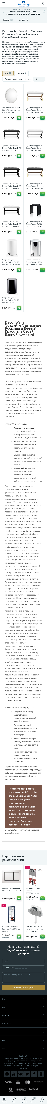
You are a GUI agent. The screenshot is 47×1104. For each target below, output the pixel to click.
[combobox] (8, 968)
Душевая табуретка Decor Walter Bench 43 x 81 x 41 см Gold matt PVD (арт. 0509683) (35, 111)
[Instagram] (7, 1074)
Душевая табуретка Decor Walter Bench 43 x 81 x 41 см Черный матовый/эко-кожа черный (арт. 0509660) (11, 188)
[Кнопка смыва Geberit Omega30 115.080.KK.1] (11, 876)
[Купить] (19, 118)
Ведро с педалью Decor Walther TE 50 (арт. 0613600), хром (34, 262)
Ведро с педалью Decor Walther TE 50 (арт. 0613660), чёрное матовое (10, 301)
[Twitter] (27, 1074)
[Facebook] (34, 1074)
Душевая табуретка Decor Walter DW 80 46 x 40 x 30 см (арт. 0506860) (34, 225)
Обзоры (6, 1015)
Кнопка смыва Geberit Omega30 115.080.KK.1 (11, 889)
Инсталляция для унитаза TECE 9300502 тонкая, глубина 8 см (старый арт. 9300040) (34, 893)
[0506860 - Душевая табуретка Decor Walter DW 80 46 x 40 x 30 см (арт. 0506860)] (35, 209)
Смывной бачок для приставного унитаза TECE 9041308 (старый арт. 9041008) (35, 930)
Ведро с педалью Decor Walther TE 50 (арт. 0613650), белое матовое (11, 263)
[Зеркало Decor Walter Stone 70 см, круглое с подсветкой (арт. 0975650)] (11, 95)
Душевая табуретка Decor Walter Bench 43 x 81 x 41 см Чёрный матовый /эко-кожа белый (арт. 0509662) (11, 226)
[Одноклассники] (41, 1074)
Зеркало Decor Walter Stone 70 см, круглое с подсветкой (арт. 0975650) (11, 111)
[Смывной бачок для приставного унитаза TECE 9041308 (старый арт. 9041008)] (35, 914)
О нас (5, 1007)
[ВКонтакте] (21, 1074)
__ (3, 1031)
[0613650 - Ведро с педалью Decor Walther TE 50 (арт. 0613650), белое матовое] (11, 247)
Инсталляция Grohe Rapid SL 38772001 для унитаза (11, 929)
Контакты (6, 1023)
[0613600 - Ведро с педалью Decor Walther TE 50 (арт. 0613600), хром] (35, 247)
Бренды (5, 999)
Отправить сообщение (23, 987)
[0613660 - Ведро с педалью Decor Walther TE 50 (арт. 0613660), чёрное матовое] (11, 285)
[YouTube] (14, 1074)
